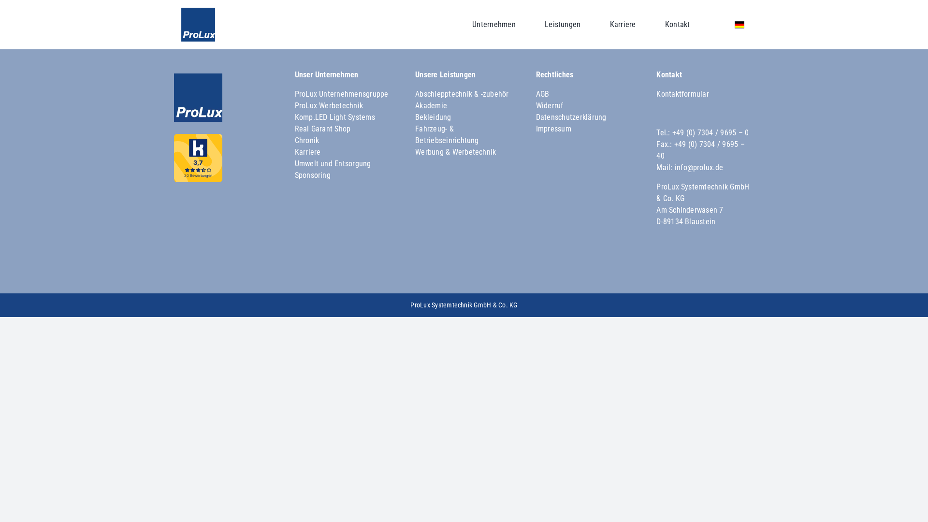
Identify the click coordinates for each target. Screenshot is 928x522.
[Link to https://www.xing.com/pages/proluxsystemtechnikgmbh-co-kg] (519, 264)
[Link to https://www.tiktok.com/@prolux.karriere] (461, 264)
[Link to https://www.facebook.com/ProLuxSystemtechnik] (345, 264)
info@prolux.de (699, 167)
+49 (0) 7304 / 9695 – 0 (710, 132)
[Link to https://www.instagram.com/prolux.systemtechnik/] (403, 264)
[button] (702, 24)
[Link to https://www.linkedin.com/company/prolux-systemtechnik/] (577, 264)
